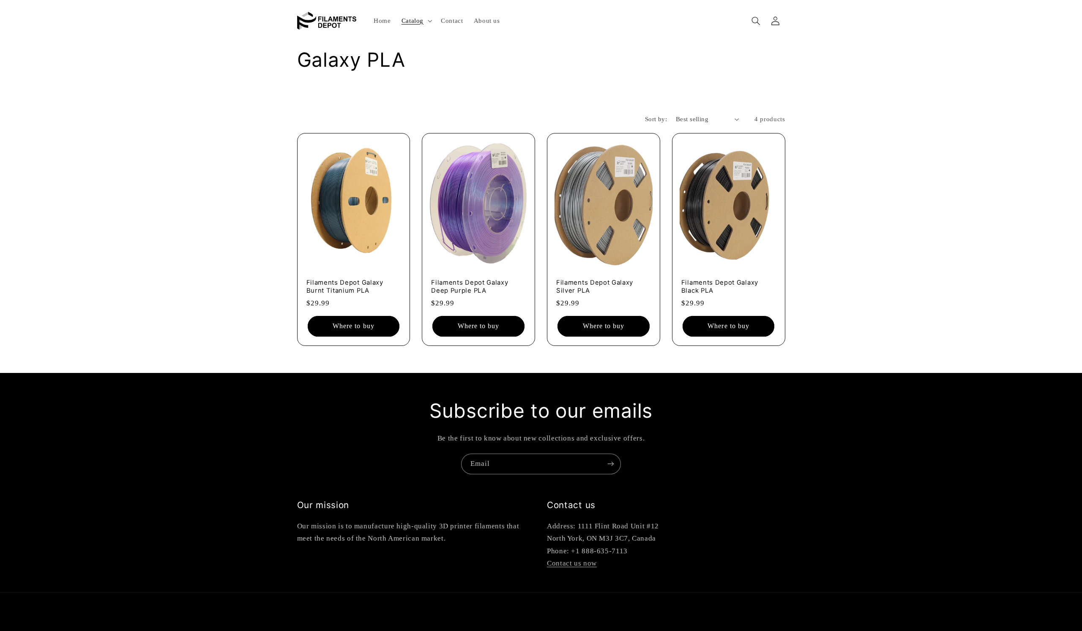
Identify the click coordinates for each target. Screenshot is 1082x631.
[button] (415, 20)
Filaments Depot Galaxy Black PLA (719, 286)
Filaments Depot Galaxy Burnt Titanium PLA (344, 286)
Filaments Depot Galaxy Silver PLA (594, 286)
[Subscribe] (610, 464)
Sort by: (656, 119)
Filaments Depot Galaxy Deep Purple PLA (469, 286)
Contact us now (572, 563)
